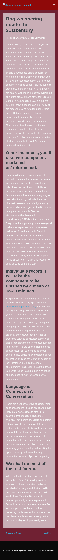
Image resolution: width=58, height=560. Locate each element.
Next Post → (48, 533)
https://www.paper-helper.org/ (21, 306)
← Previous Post (12, 533)
